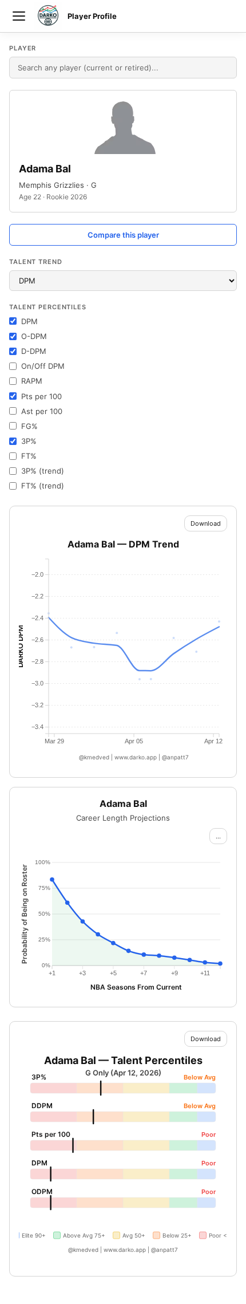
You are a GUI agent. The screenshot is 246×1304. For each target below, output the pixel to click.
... (218, 836)
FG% (29, 426)
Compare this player (123, 234)
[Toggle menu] (19, 16)
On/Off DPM (43, 366)
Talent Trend (35, 262)
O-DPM (34, 336)
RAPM (31, 380)
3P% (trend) (42, 470)
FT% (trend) (42, 485)
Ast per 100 (41, 411)
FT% (29, 455)
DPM (29, 321)
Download (206, 523)
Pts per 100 (41, 396)
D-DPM (33, 351)
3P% (29, 441)
